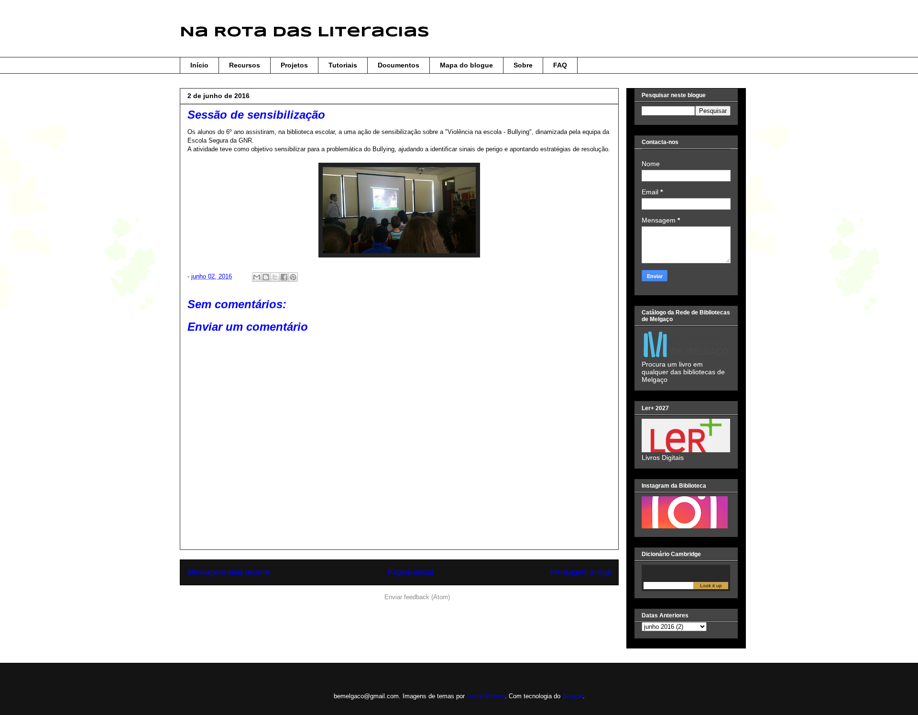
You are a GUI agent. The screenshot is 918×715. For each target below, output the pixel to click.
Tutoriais (342, 65)
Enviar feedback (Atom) (417, 597)
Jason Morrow (486, 696)
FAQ (560, 65)
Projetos (294, 65)
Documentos (398, 65)
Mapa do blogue (466, 65)
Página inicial (410, 572)
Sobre (523, 65)
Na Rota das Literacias (304, 32)
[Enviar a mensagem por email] (257, 277)
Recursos (244, 65)
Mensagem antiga (580, 572)
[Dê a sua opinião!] (266, 277)
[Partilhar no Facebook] (284, 277)
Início (199, 65)
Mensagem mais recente (229, 572)
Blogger (572, 696)
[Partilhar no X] (275, 277)
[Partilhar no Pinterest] (293, 277)
